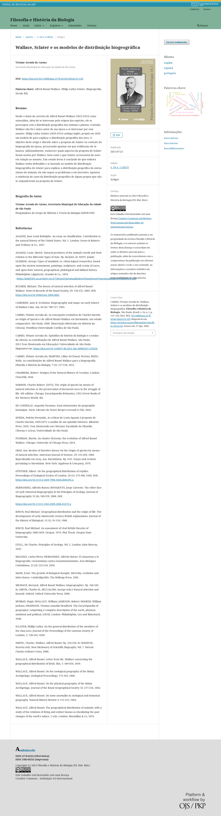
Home (13, 25)
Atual (26, 25)
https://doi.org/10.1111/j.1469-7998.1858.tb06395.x (45, 479)
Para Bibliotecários (174, 148)
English (168, 62)
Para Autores (171, 143)
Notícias (91, 25)
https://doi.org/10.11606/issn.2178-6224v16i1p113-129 (52, 78)
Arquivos (55, 25)
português (170, 73)
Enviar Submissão (176, 42)
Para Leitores (171, 138)
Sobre (38, 25)
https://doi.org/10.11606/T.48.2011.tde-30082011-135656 (65, 348)
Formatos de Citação (123, 332)
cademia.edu (27, 750)
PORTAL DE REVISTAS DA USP (19, 4)
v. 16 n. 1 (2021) (45, 37)
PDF (117, 135)
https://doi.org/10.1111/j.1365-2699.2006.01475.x (43, 504)
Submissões (75, 25)
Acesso (207, 9)
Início (19, 37)
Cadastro (194, 9)
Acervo (29, 37)
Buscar (204, 25)
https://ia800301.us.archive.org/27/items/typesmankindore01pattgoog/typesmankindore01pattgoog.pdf (76, 278)
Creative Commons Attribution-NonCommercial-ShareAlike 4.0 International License (131, 223)
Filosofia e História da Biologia (42, 19)
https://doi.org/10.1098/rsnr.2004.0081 (38, 295)
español (168, 68)
